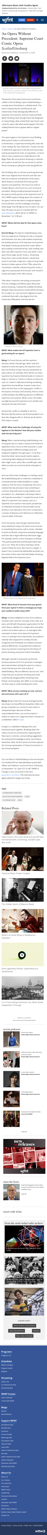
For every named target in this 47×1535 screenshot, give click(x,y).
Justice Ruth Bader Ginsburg (12, 796)
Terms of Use (17, 1525)
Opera (27, 796)
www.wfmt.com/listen (10, 775)
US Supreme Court (9, 800)
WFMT (20, 800)
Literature (36, 1331)
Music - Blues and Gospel (24, 1336)
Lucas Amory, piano (27, 1072)
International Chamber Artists (31, 1112)
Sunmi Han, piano (27, 1032)
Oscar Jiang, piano (27, 1092)
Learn (14, 1020)
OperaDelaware (8, 213)
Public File (28, 1525)
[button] (37, 20)
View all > (24, 1132)
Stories (10, 29)
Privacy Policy (6, 1525)
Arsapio (20, 719)
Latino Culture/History (16, 1331)
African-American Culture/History (24, 1326)
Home (4, 29)
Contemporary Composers (12, 793)
